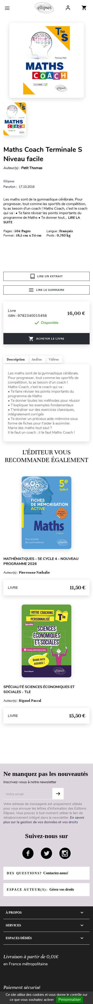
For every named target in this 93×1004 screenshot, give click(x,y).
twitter (46, 853)
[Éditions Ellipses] (44, 7)
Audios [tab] (37, 359)
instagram (65, 853)
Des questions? (37, 873)
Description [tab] (16, 359)
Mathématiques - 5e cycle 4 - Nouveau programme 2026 (41, 561)
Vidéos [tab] (54, 359)
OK (58, 793)
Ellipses (8, 181)
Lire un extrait (50, 276)
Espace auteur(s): (40, 889)
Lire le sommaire (50, 290)
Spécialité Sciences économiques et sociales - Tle (39, 689)
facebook (28, 853)
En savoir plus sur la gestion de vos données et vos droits (43, 819)
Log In (68, 7)
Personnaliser (69, 999)
